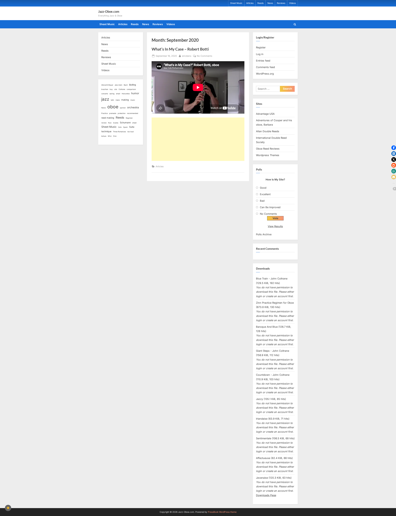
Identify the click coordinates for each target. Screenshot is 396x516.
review (104, 123)
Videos (292, 3)
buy (111, 89)
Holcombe (126, 94)
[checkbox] (8, 508)
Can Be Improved (270, 207)
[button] (393, 147)
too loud (130, 132)
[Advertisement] (198, 139)
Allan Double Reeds (267, 131)
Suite (131, 127)
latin (112, 100)
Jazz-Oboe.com (108, 11)
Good (263, 187)
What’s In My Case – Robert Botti (180, 49)
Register (261, 47)
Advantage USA (265, 113)
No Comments (204, 56)
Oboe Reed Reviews (268, 148)
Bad (262, 200)
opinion (123, 108)
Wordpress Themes (267, 155)
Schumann (125, 122)
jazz (105, 99)
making (125, 99)
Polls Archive (263, 234)
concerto (104, 94)
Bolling (132, 84)
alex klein (118, 85)
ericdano (186, 55)
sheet (134, 123)
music (132, 100)
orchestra (133, 107)
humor (135, 93)
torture (103, 136)
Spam (125, 127)
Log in (259, 54)
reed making (107, 117)
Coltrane (122, 89)
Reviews (281, 3)
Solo (120, 127)
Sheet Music (236, 3)
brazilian (104, 89)
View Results (275, 226)
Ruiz (110, 123)
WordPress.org (265, 73)
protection (121, 113)
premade (112, 113)
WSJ (110, 136)
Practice (104, 113)
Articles (250, 3)
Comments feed (265, 67)
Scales (115, 123)
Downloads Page (266, 495)
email (118, 94)
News (270, 3)
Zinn (114, 136)
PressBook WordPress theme (222, 512)
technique (106, 131)
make (118, 100)
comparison (131, 89)
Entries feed (263, 60)
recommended (132, 113)
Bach (126, 85)
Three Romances (119, 132)
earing (112, 94)
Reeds (260, 3)
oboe (112, 106)
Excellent (265, 194)
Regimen (129, 118)
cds (115, 89)
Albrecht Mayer (107, 85)
